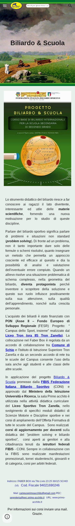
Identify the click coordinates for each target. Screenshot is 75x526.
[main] (37, 43)
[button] (5, 5)
